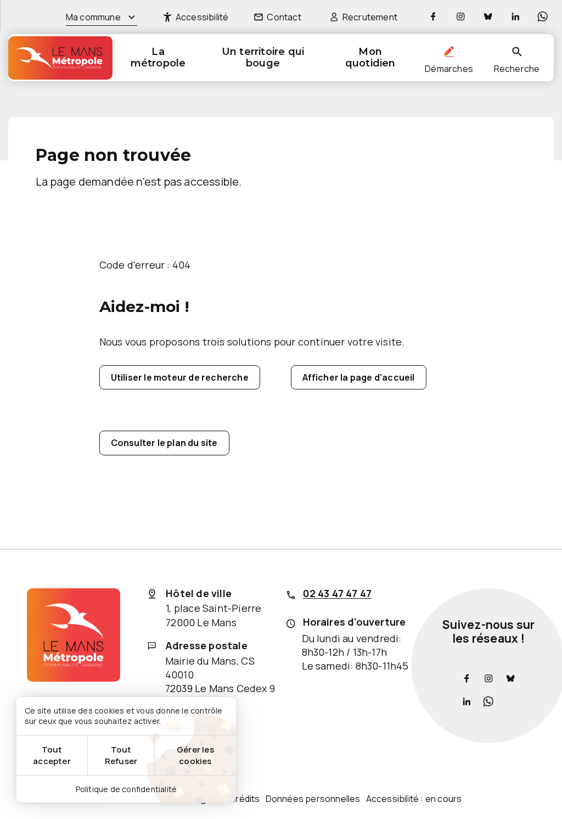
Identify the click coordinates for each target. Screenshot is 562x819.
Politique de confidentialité (126, 789)
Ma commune (93, 17)
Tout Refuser (121, 755)
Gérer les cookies (195, 755)
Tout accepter (52, 755)
